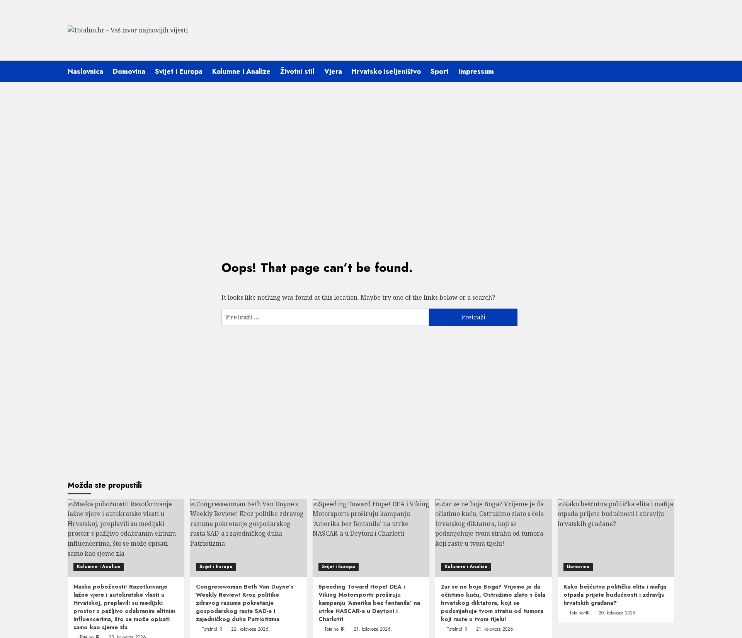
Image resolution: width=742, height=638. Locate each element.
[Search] (669, 71)
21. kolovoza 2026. (373, 629)
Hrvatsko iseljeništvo (386, 71)
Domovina (129, 71)
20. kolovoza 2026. (618, 612)
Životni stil (297, 71)
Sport (440, 71)
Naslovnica (85, 71)
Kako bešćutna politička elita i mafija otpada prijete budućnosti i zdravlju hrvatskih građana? (614, 594)
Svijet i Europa (179, 71)
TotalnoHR (212, 629)
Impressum (476, 71)
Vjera (333, 71)
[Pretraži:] (325, 317)
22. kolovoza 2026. (250, 629)
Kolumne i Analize (241, 71)
